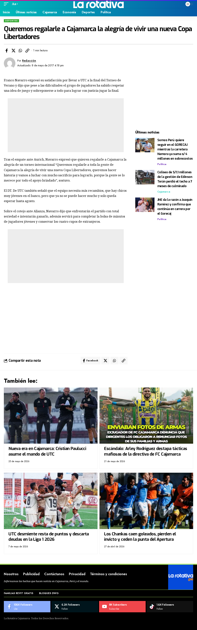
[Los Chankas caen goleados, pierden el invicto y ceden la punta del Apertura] (146, 501)
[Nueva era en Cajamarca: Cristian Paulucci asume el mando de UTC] (51, 416)
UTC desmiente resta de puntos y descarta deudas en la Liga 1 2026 (48, 536)
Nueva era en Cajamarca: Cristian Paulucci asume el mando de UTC (47, 451)
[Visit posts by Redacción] (9, 63)
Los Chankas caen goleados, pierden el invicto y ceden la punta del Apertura (140, 536)
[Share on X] (13, 51)
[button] (7, 4)
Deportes (11, 20)
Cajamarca (163, 191)
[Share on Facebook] (6, 51)
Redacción (29, 60)
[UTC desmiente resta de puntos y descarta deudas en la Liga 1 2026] (51, 501)
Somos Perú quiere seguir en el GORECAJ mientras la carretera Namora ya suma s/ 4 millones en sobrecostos (175, 149)
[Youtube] (122, 606)
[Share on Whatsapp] (20, 51)
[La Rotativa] (98, 4)
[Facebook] (27, 606)
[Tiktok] (170, 606)
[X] (74, 606)
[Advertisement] (66, 125)
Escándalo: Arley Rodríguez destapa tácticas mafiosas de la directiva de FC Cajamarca (145, 451)
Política (161, 164)
